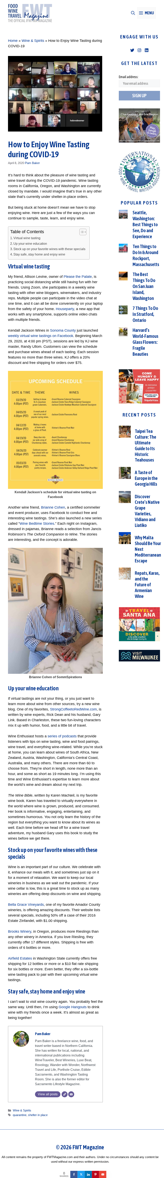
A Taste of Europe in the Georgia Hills (146, 478)
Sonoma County (63, 330)
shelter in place (38, 1115)
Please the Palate (78, 277)
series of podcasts (62, 736)
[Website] (65, 1094)
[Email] (71, 1094)
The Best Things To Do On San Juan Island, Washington (144, 286)
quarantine (19, 1115)
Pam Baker (32, 163)
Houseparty (65, 309)
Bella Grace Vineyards (26, 905)
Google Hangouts (73, 1007)
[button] (133, 13)
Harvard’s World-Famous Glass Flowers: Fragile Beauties (145, 342)
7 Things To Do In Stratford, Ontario (145, 314)
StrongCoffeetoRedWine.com (73, 709)
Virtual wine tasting (26, 238)
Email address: (128, 77)
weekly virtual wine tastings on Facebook (40, 336)
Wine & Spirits (33, 41)
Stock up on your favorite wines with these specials (49, 249)
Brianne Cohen (53, 507)
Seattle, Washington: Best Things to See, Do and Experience (145, 224)
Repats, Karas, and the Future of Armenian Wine (147, 584)
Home (13, 41)
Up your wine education (30, 243)
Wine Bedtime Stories (37, 524)
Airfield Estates (20, 958)
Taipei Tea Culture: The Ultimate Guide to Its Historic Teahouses (145, 445)
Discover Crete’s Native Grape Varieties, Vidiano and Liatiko (147, 511)
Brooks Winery (19, 931)
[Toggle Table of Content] (80, 232)
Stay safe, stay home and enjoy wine (39, 254)
